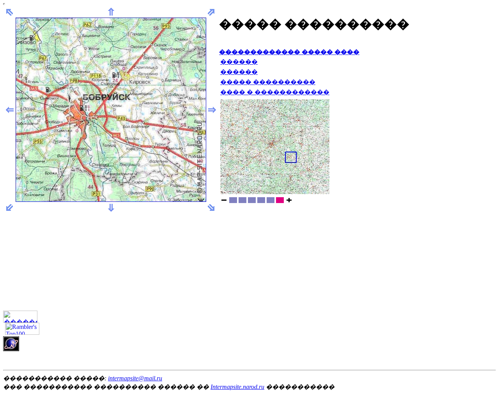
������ (239, 61)
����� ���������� (267, 82)
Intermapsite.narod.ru (237, 386)
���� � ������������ (274, 92)
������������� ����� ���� (289, 52)
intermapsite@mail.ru (135, 378)
